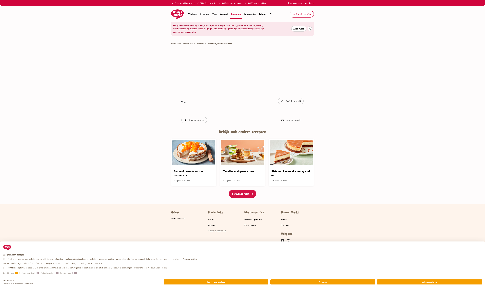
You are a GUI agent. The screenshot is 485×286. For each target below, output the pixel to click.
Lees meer (298, 28)
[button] (271, 14)
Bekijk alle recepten (242, 194)
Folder (262, 14)
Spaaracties (250, 14)
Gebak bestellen (301, 14)
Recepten (236, 14)
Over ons (204, 14)
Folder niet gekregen (253, 220)
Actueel (224, 14)
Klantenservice (250, 225)
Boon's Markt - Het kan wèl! (182, 43)
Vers (214, 14)
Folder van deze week (217, 231)
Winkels (192, 14)
